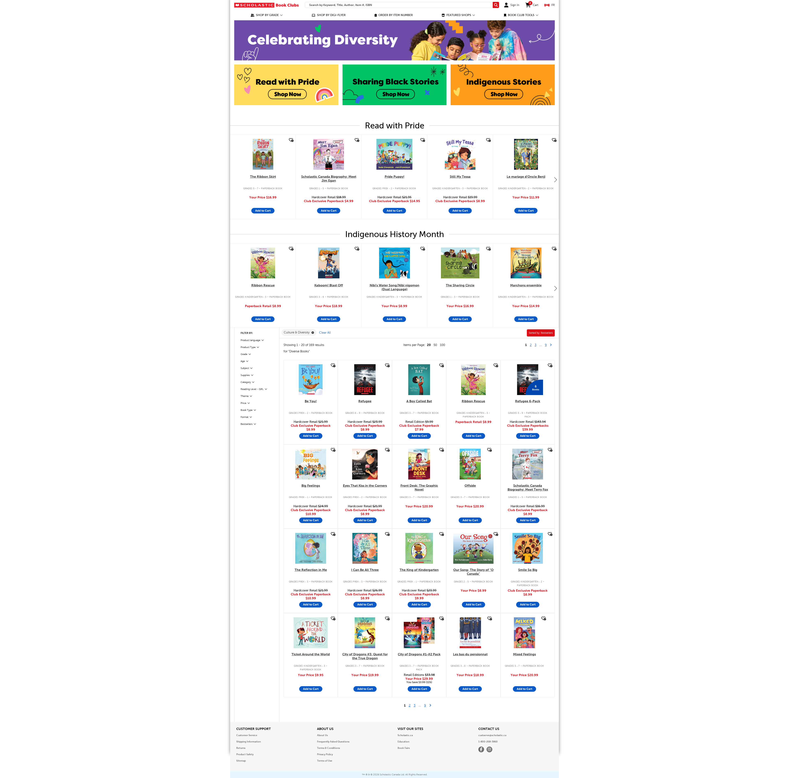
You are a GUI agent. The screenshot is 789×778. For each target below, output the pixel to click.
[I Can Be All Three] (365, 548)
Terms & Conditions (328, 748)
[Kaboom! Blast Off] (328, 263)
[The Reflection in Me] (310, 548)
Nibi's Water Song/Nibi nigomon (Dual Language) (394, 287)
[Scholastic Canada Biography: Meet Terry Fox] (527, 464)
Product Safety (245, 754)
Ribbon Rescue (263, 285)
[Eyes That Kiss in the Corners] (364, 464)
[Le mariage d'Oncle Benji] (526, 154)
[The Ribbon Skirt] (263, 154)
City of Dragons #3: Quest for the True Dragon (365, 656)
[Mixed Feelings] (524, 632)
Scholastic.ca (405, 735)
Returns (240, 748)
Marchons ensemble (526, 285)
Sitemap (241, 760)
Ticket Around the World (311, 654)
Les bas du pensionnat (470, 654)
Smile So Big (527, 570)
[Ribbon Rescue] (263, 263)
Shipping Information (248, 741)
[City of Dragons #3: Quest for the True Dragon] (365, 632)
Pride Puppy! (394, 176)
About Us (322, 735)
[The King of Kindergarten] (419, 548)
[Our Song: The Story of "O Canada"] (473, 548)
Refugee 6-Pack (527, 401)
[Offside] (470, 464)
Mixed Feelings (524, 654)
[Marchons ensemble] (526, 263)
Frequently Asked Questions (333, 741)
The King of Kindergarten (419, 570)
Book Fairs (404, 748)
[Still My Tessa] (460, 154)
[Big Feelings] (310, 464)
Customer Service (246, 735)
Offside (470, 485)
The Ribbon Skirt (263, 176)
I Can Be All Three (365, 570)
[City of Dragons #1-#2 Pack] (419, 632)
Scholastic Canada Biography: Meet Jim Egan (328, 178)
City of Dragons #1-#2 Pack (419, 654)
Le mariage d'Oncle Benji (526, 176)
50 (435, 345)
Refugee (364, 401)
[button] (267, 15)
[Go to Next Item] (555, 179)
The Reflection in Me (311, 570)
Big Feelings (310, 485)
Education (403, 741)
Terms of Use (324, 760)
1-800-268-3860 (488, 741)
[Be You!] (311, 379)
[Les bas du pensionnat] (470, 632)
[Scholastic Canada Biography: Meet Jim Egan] (328, 154)
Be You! (311, 401)
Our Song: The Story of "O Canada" (473, 571)
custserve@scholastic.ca (492, 735)
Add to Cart (263, 210)
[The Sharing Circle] (460, 263)
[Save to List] (291, 140)
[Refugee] (364, 379)
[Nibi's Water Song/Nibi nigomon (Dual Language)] (394, 263)
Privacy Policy (325, 754)
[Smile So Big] (527, 548)
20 (429, 345)
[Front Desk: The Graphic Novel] (419, 464)
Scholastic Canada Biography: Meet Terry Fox (528, 487)
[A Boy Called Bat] (419, 379)
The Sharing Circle (460, 285)
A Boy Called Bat (419, 401)
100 (442, 345)
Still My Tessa (460, 176)
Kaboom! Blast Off (328, 285)
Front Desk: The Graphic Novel (419, 487)
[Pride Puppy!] (394, 154)
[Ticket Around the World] (311, 632)
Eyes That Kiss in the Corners (365, 485)
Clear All (325, 332)
